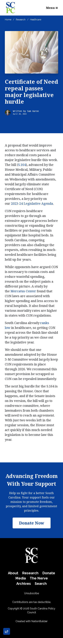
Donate (48, 573)
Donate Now (15, 575)
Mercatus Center (23, 291)
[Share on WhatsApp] (6, 623)
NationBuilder (39, 621)
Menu (50, 8)
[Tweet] (6, 605)
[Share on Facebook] (6, 614)
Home (8, 19)
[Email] (6, 596)
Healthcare (35, 19)
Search (41, 584)
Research (21, 19)
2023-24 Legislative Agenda (32, 203)
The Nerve (39, 578)
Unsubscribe (31, 593)
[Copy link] (6, 586)
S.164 (22, 164)
